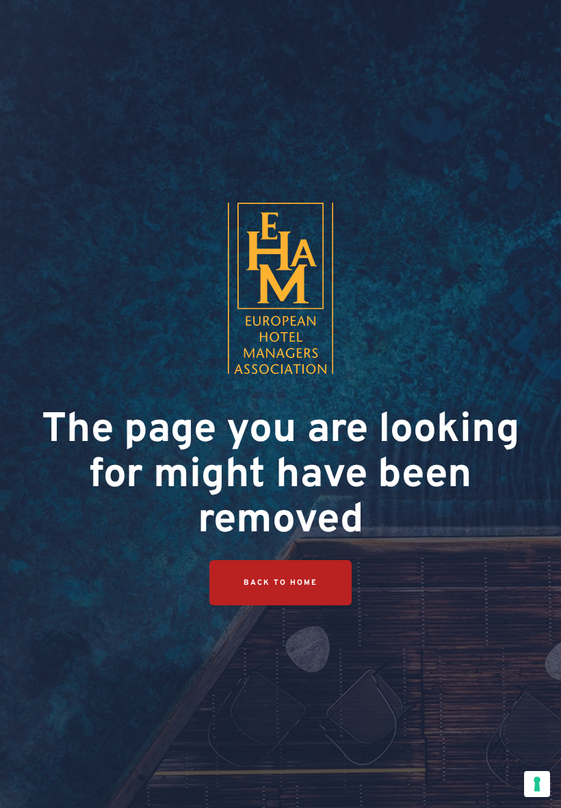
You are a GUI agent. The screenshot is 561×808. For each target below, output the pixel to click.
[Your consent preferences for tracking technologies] (537, 784)
